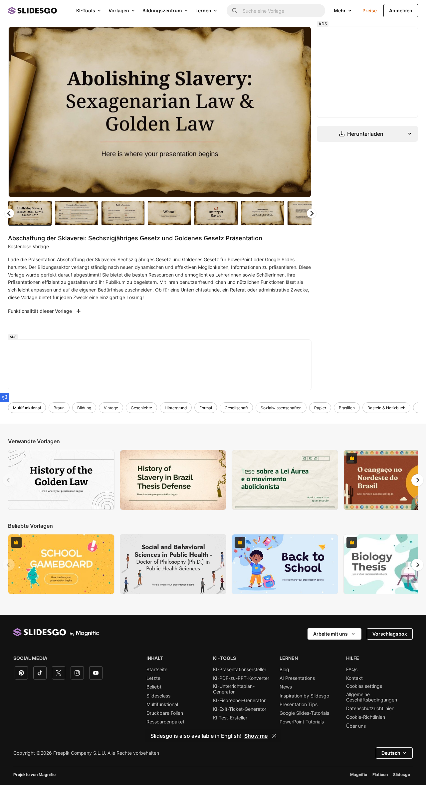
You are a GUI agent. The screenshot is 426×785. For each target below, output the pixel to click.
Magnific (358, 774)
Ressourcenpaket (165, 721)
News (286, 686)
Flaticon (380, 774)
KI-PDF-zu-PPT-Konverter (241, 678)
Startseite (156, 669)
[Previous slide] (9, 480)
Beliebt (153, 686)
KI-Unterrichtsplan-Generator (234, 689)
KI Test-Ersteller (230, 717)
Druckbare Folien (164, 713)
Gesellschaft (236, 407)
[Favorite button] (282, 37)
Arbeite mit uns (330, 634)
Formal (205, 407)
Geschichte (141, 407)
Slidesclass (158, 695)
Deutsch (390, 753)
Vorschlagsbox (389, 634)
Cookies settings (364, 686)
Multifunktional (27, 407)
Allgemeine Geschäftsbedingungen (371, 697)
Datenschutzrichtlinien (370, 708)
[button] (311, 213)
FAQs (351, 669)
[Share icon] (300, 37)
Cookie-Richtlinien (365, 717)
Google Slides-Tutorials (304, 713)
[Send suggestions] (4, 397)
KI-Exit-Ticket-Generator (239, 709)
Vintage (111, 407)
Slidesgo (401, 774)
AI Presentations (297, 678)
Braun (59, 407)
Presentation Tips (299, 704)
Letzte (153, 678)
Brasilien (347, 407)
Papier (320, 407)
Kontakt (354, 678)
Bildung (84, 407)
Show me (256, 736)
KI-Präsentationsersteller (239, 669)
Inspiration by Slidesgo (304, 695)
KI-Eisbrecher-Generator (239, 700)
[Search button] (235, 10)
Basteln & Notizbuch (386, 407)
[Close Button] (274, 735)
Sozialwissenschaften (281, 407)
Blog (284, 669)
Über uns (356, 726)
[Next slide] (301, 112)
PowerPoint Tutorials (302, 721)
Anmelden (400, 10)
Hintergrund (176, 407)
